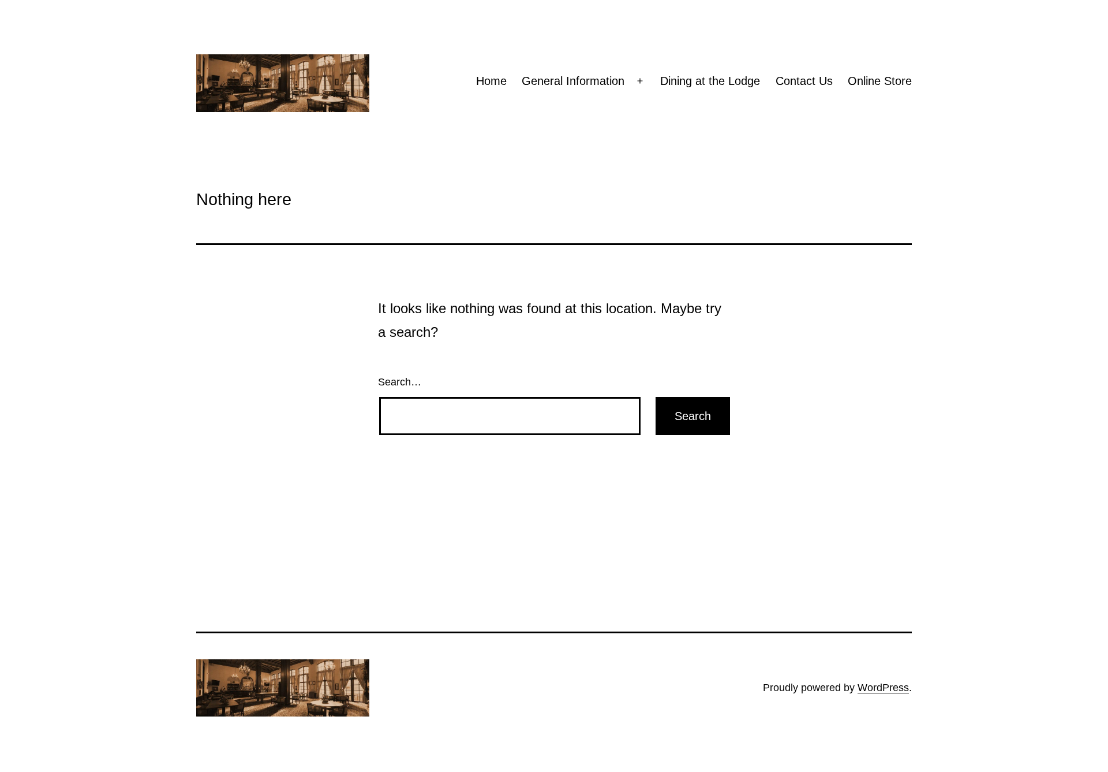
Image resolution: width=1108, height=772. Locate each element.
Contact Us (804, 81)
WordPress (883, 687)
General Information (573, 81)
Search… (399, 382)
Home (491, 81)
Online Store (880, 81)
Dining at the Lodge (710, 81)
